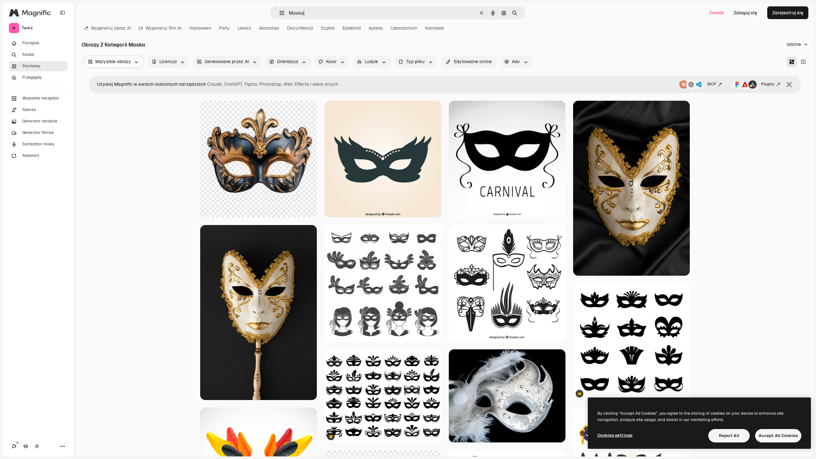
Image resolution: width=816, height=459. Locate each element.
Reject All (729, 435)
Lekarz (244, 28)
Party (224, 28)
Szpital (328, 28)
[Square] (803, 62)
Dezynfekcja (300, 28)
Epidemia (351, 28)
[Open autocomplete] (279, 13)
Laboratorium (403, 28)
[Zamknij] (789, 84)
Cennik (716, 13)
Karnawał (434, 28)
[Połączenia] (14, 446)
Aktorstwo (269, 28)
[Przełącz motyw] (37, 446)
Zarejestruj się (787, 13)
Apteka (375, 28)
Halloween (200, 28)
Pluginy (768, 84)
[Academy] (25, 446)
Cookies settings (614, 435)
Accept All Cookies (778, 435)
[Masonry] (792, 62)
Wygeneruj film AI (163, 28)
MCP (711, 84)
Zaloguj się (745, 13)
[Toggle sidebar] (62, 13)
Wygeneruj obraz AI (111, 28)
